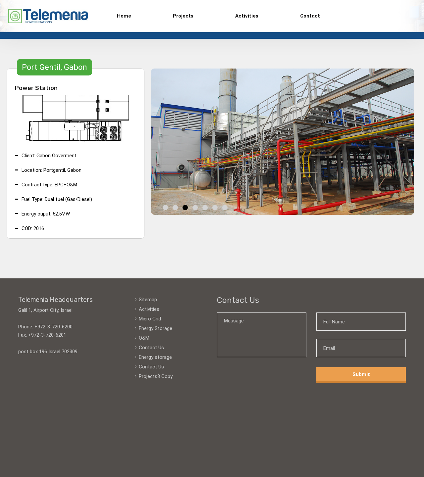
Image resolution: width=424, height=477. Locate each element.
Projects (183, 16)
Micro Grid (150, 319)
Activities (246, 16)
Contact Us (151, 348)
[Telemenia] (48, 16)
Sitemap (148, 300)
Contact (310, 16)
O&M (144, 338)
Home (124, 16)
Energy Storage (155, 328)
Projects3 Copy (156, 376)
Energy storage (155, 357)
